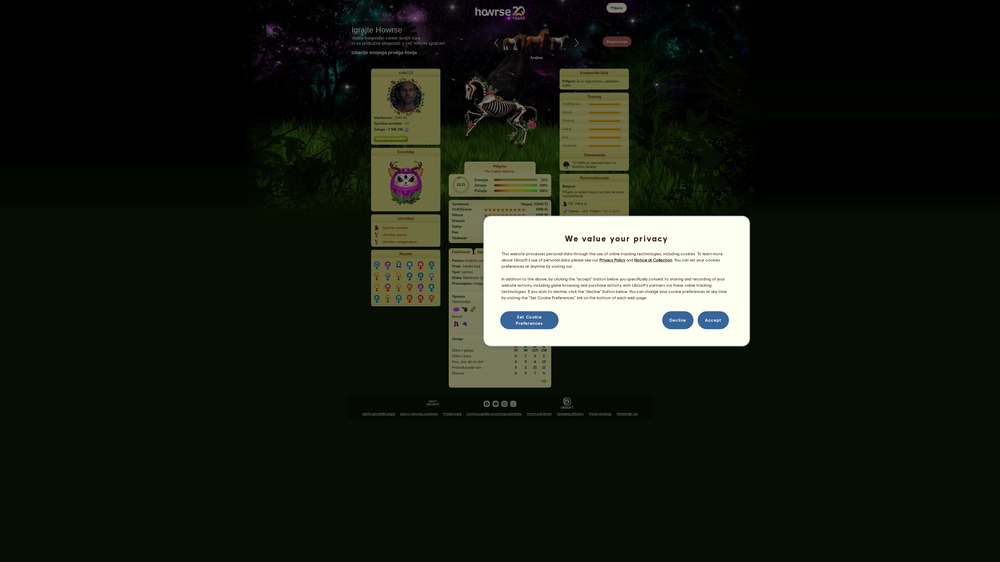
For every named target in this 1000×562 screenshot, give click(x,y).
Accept (713, 320)
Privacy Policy (612, 259)
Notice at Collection (653, 259)
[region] (616, 281)
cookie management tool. (597, 266)
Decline (678, 320)
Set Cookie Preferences (529, 319)
